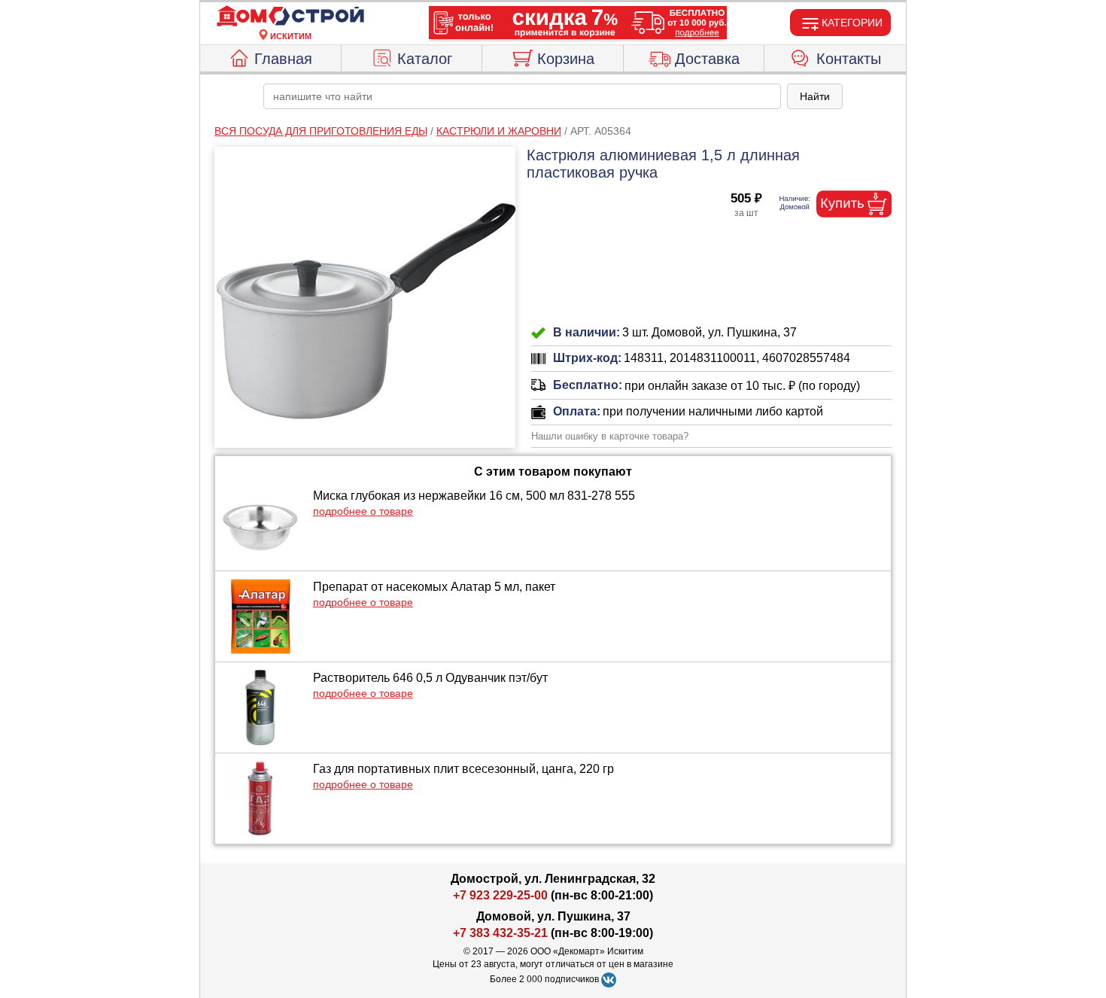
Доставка (707, 58)
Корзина (565, 58)
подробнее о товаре (363, 511)
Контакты (848, 58)
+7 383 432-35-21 (500, 932)
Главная (283, 58)
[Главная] (290, 17)
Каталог (424, 58)
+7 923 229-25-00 (502, 895)
